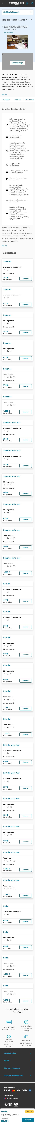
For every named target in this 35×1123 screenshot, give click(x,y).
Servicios (17, 99)
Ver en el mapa (8, 32)
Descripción (6, 99)
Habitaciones (29, 99)
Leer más (4, 94)
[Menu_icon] (2, 3)
